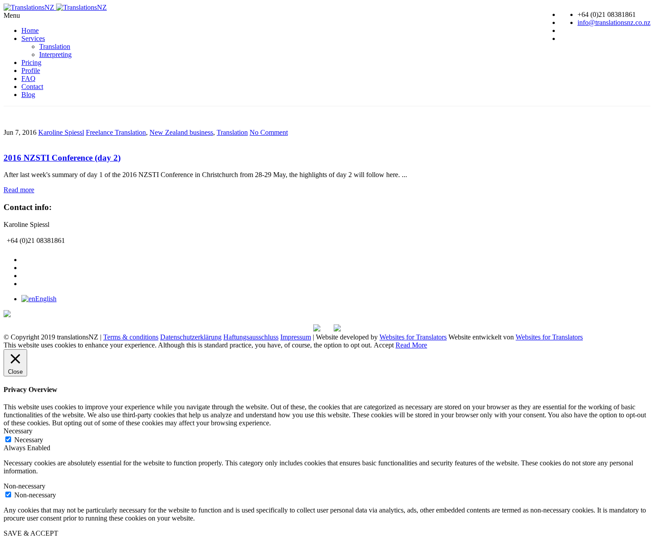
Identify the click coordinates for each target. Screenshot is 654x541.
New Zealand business (181, 132)
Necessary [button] (18, 431)
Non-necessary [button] (24, 486)
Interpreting (55, 54)
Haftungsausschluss (251, 337)
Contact (32, 86)
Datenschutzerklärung (191, 337)
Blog (28, 94)
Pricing (31, 62)
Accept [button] (384, 345)
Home (30, 30)
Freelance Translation (116, 132)
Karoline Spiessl (61, 132)
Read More (411, 345)
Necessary (28, 440)
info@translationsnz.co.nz (613, 22)
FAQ (28, 78)
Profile (30, 70)
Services (33, 38)
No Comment (269, 132)
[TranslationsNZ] (55, 7)
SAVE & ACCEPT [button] (31, 533)
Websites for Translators (413, 337)
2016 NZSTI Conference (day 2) (62, 157)
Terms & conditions (130, 337)
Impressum (295, 337)
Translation (54, 46)
